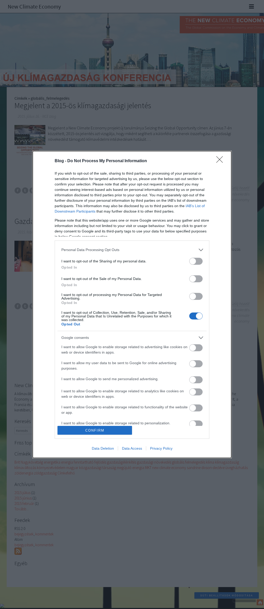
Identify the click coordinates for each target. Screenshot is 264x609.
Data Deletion (103, 448)
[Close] (221, 161)
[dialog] (132, 304)
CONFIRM (94, 430)
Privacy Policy (161, 448)
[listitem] (132, 250)
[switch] (196, 261)
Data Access (132, 448)
